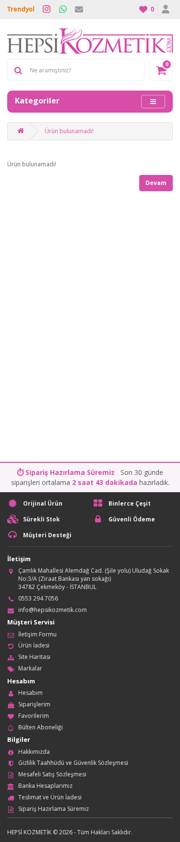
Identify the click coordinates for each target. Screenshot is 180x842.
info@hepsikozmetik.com (52, 610)
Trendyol (21, 9)
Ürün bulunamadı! (69, 131)
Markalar (30, 668)
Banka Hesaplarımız (45, 786)
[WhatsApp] (63, 9)
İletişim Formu (37, 634)
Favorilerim (33, 716)
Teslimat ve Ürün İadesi (50, 797)
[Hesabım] (165, 9)
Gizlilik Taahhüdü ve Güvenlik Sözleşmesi (73, 763)
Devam (156, 183)
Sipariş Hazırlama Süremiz (53, 809)
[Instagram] (46, 9)
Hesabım (30, 693)
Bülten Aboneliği (40, 727)
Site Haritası (34, 657)
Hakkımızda (34, 752)
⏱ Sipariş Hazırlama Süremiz (66, 472)
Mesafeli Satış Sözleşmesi (52, 774)
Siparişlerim (34, 704)
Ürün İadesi (33, 645)
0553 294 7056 (38, 598)
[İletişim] (79, 9)
